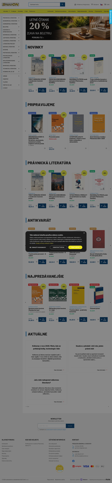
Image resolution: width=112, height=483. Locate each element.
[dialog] (56, 241)
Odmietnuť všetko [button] (58, 247)
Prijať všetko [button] (75, 247)
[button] (38, 247)
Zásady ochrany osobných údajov (44, 243)
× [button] (84, 233)
